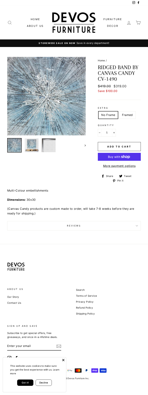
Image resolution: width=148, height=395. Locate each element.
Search (80, 289)
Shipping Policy (85, 313)
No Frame (108, 115)
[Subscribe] (58, 346)
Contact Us (14, 302)
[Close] (63, 360)
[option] (74, 43)
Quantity (106, 125)
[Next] (83, 145)
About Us (35, 25)
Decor (112, 25)
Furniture (112, 19)
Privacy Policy (85, 301)
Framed (127, 115)
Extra (103, 108)
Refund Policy (84, 307)
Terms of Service (86, 295)
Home (35, 19)
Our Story (13, 296)
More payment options (119, 166)
